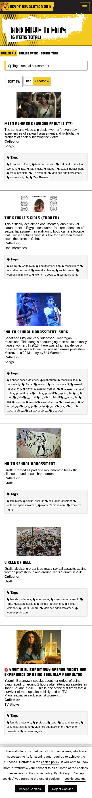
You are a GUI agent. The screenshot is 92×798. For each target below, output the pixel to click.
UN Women (40, 173)
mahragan (49, 380)
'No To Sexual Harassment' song (36, 332)
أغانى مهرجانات (45, 393)
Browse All (8, 53)
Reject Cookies (62, 789)
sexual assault (60, 384)
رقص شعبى (70, 401)
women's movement (53, 505)
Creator (41, 81)
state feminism (18, 173)
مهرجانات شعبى (16, 410)
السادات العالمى (51, 397)
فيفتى (42, 406)
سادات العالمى (50, 401)
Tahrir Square (30, 608)
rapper (51, 168)
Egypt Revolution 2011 (30, 6)
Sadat (29, 384)
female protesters (20, 599)
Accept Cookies (30, 789)
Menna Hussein (44, 164)
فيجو (53, 406)
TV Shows (12, 704)
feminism (15, 501)
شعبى (33, 401)
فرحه (64, 406)
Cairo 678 (28, 266)
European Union (20, 164)
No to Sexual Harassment (29, 464)
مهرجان (29, 406)
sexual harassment (72, 168)
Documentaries (15, 248)
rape (53, 722)
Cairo (13, 266)
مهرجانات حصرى (39, 410)
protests (41, 722)
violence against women (66, 173)
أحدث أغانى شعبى (75, 388)
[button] (28, 81)
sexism (42, 384)
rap (23, 168)
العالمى (32, 397)
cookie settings (75, 778)
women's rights (19, 177)
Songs (9, 146)
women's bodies (45, 274)
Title (28, 81)
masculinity (72, 266)
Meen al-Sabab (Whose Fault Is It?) (38, 123)
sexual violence (44, 270)
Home (4, 6)
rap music (36, 168)
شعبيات (20, 401)
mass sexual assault (66, 599)
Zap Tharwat (40, 177)
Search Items (49, 53)
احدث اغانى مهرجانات (19, 393)
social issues (67, 270)
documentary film (49, 266)
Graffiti (9, 483)
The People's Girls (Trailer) (31, 218)
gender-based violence (24, 380)
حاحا (20, 397)
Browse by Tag (28, 53)
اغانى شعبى (71, 397)
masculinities (69, 380)
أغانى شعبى (65, 393)
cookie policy (50, 762)
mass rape (42, 599)
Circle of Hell (17, 562)
